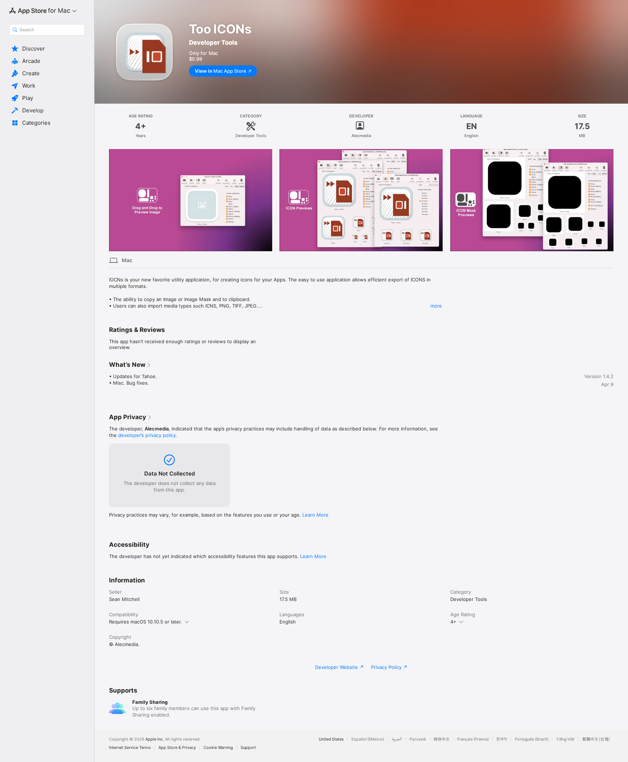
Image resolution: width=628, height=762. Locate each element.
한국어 (501, 739)
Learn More (315, 515)
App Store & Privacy (177, 748)
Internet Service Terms (130, 748)
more (436, 306)
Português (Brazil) (531, 739)
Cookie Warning (218, 748)
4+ (453, 622)
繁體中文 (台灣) (596, 739)
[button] (47, 48)
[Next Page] (621, 200)
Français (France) (473, 739)
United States (331, 739)
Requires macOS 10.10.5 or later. (145, 622)
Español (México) (367, 739)
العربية (397, 739)
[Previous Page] (102, 200)
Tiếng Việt (565, 739)
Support (248, 748)
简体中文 (442, 739)
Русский (418, 739)
